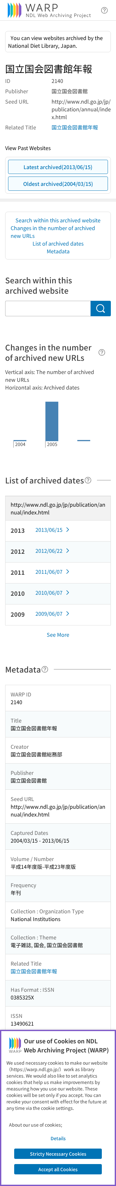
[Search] (101, 308)
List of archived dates (58, 243)
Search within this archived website (58, 220)
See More (58, 634)
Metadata (58, 251)
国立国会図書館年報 (75, 127)
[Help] (102, 352)
